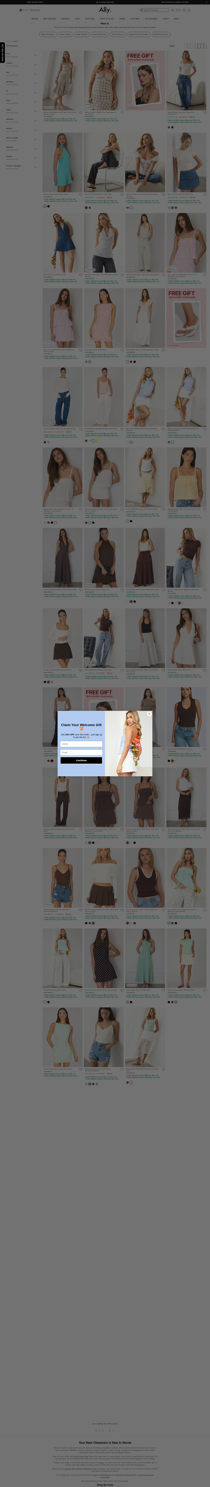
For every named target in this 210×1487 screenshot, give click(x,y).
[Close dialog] (149, 714)
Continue (81, 760)
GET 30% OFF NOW (2, 52)
